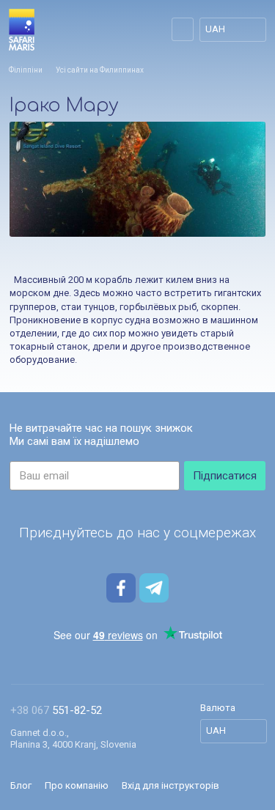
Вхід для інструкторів (170, 785)
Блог (21, 785)
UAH (215, 28)
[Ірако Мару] (137, 179)
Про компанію (77, 785)
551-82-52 (56, 710)
